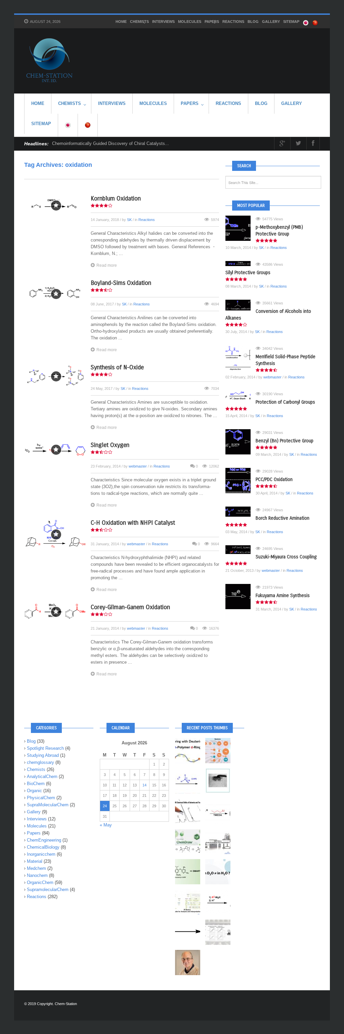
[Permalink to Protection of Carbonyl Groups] (240, 396)
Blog (253, 22)
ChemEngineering (44, 840)
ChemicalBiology (43, 847)
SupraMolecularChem (48, 804)
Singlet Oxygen (110, 445)
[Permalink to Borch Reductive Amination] (240, 512)
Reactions (233, 22)
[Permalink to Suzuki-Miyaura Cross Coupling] (240, 549)
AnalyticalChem (42, 776)
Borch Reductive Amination (282, 518)
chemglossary (40, 762)
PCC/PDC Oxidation (274, 479)
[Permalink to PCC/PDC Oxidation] (240, 480)
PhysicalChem (41, 797)
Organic (34, 790)
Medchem (36, 868)
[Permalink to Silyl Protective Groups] (240, 263)
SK (129, 220)
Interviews (163, 22)
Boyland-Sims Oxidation (121, 283)
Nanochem (37, 875)
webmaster (138, 466)
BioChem (36, 783)
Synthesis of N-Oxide (117, 367)
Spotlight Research (45, 748)
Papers (212, 22)
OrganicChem (40, 882)
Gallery (271, 22)
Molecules (189, 22)
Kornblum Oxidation (116, 198)
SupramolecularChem (48, 889)
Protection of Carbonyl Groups (285, 402)
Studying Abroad (43, 755)
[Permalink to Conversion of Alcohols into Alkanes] (240, 305)
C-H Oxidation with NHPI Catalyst (133, 522)
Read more (106, 265)
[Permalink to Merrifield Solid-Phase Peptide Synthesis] (240, 357)
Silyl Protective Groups (247, 272)
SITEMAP (291, 22)
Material (34, 861)
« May (106, 824)
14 (144, 785)
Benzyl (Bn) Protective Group (284, 441)
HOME (121, 22)
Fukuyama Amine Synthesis (283, 595)
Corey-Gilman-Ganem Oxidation (130, 607)
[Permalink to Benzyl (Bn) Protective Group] (240, 441)
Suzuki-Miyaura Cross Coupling (286, 557)
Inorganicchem (41, 854)
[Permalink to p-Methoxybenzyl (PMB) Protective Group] (240, 228)
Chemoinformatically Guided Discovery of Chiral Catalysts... (110, 143)
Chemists (139, 22)
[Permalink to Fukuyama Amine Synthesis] (240, 596)
